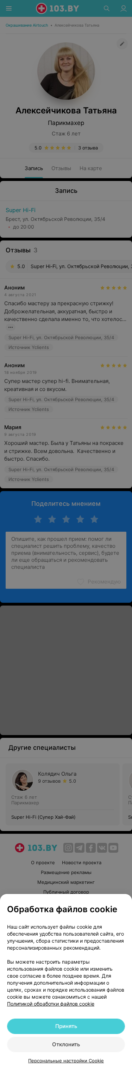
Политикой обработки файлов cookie (50, 1004)
